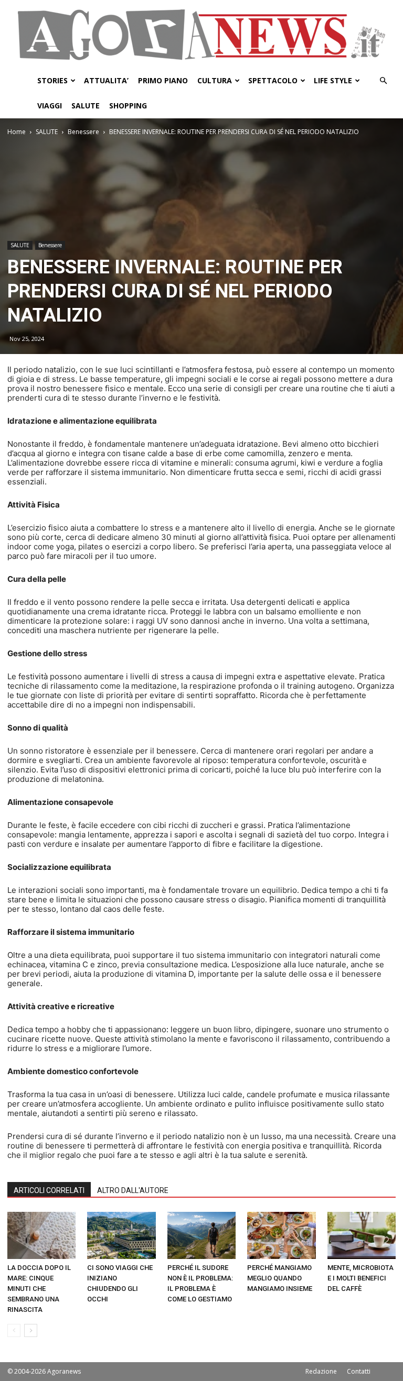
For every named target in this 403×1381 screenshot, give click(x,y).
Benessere (83, 131)
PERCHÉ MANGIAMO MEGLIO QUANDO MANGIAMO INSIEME (279, 1278)
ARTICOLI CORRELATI (49, 1190)
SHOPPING (128, 106)
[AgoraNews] (201, 34)
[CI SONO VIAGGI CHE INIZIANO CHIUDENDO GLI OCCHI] (121, 1235)
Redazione (321, 1371)
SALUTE (85, 106)
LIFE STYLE (333, 80)
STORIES (52, 80)
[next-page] (30, 1330)
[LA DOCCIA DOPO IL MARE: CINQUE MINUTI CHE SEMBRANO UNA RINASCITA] (41, 1235)
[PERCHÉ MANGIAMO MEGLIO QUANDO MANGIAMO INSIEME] (281, 1235)
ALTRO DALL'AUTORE (132, 1190)
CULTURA (214, 80)
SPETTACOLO (273, 80)
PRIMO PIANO (163, 80)
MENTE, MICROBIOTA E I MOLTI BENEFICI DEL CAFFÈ (360, 1278)
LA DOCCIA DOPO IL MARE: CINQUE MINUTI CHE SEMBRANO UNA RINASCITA (39, 1288)
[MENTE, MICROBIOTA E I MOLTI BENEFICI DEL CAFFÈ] (361, 1235)
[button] (383, 81)
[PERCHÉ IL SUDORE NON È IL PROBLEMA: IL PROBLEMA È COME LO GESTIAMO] (201, 1235)
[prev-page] (13, 1330)
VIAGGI (49, 106)
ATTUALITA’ (106, 80)
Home (16, 131)
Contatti (358, 1371)
